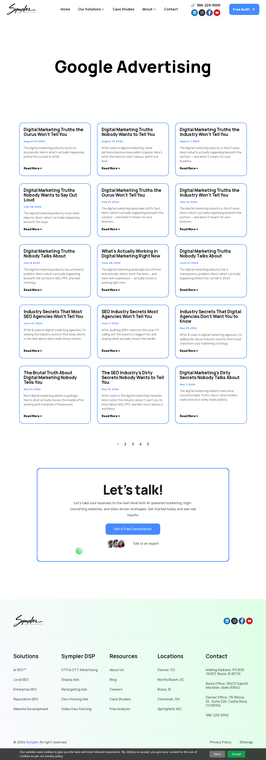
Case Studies (123, 9)
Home (65, 9)
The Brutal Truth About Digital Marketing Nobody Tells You (50, 377)
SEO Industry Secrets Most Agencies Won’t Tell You (130, 314)
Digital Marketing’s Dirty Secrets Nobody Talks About (210, 375)
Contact (171, 9)
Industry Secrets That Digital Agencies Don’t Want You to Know (210, 316)
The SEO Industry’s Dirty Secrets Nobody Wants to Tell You (133, 377)
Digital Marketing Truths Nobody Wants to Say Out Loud (50, 195)
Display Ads (70, 680)
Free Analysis (120, 709)
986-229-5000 (217, 715)
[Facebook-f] (209, 12)
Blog (113, 680)
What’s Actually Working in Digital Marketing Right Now (131, 253)
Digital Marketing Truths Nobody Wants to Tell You (128, 132)
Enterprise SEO (25, 689)
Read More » (33, 168)
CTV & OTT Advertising (79, 670)
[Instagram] (202, 12)
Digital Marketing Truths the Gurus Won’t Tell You (53, 132)
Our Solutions (89, 9)
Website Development (30, 709)
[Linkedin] (194, 12)
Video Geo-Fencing (76, 709)
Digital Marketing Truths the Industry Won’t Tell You (209, 132)
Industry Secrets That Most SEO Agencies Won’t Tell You (53, 314)
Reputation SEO (25, 699)
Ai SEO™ (19, 670)
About (147, 9)
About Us (117, 670)
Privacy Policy (221, 742)
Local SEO (21, 680)
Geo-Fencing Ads (74, 699)
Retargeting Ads (74, 689)
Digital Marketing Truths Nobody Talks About (49, 253)
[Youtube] (217, 12)
